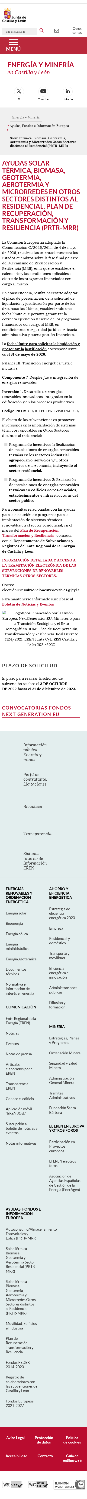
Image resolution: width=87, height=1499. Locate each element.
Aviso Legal (15, 1438)
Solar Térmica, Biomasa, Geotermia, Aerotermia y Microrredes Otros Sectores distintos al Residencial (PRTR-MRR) (21, 1297)
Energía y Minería (25, 117)
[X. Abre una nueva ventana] (19, 92)
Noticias (12, 1033)
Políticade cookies (72, 1440)
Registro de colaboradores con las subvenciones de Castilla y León (21, 1384)
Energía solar (16, 913)
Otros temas (77, 31)
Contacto (45, 1456)
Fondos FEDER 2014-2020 (18, 1364)
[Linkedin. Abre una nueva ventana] (68, 92)
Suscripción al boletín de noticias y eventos (22, 1128)
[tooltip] (56, 30)
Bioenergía (14, 923)
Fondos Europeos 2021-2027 (20, 1403)
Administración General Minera (61, 1080)
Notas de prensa (19, 1054)
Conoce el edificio (20, 1099)
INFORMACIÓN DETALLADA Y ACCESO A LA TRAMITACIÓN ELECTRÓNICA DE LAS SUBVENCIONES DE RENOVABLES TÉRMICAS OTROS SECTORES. (39, 568)
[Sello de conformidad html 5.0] (38, 1487)
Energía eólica (17, 934)
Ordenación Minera (65, 1053)
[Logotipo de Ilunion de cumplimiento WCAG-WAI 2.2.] (69, 1488)
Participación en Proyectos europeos (62, 1146)
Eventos (12, 1044)
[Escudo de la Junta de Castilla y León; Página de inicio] (14, 22)
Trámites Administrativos (62, 1095)
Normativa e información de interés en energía (20, 988)
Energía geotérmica (21, 959)
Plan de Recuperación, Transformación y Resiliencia (30, 533)
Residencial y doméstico (59, 940)
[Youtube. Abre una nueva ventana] (43, 92)
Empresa (56, 928)
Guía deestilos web (72, 1458)
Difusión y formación (57, 1004)
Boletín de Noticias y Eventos (28, 604)
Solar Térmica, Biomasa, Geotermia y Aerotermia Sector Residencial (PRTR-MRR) (21, 1259)
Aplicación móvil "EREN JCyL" (19, 1111)
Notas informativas (21, 1143)
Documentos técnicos (16, 971)
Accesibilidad (16, 1456)
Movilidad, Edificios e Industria (21, 1325)
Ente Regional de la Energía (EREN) (21, 1020)
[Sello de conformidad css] (13, 1487)
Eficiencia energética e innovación (58, 973)
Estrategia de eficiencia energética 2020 (62, 913)
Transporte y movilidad (59, 955)
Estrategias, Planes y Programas (64, 1040)
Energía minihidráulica (17, 946)
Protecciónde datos (44, 1440)
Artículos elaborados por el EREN (19, 1069)
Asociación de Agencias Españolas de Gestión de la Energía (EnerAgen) (65, 1183)
